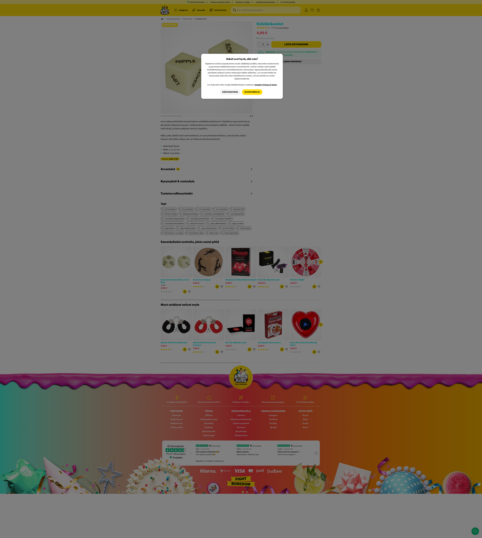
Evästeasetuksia (230, 92)
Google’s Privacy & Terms (266, 84)
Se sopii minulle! (252, 92)
